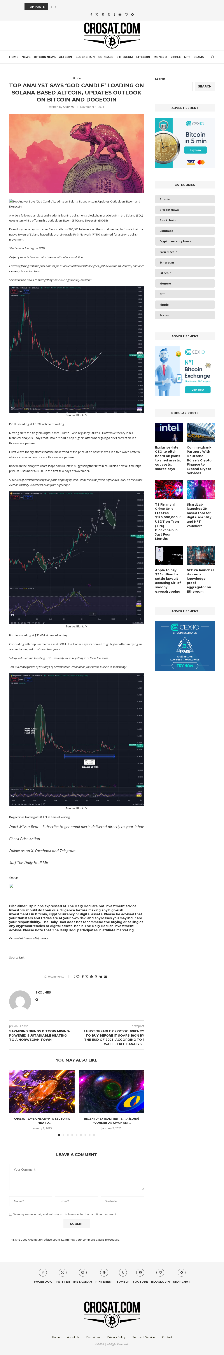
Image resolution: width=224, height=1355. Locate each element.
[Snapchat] (132, 14)
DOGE (103, 220)
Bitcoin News (45, 57)
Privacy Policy (116, 1337)
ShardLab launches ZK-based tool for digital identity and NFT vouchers (199, 515)
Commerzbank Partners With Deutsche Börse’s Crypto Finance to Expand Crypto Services (199, 460)
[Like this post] (77, 976)
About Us (73, 1337)
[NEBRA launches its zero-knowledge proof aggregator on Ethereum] (201, 555)
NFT (187, 57)
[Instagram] (103, 14)
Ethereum (125, 57)
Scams (199, 57)
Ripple (175, 57)
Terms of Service (144, 1337)
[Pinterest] (109, 14)
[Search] (212, 57)
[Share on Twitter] (86, 976)
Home (13, 57)
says (39, 438)
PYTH (96, 234)
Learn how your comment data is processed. (90, 1240)
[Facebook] (91, 14)
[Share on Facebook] (83, 976)
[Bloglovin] (126, 14)
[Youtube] (120, 14)
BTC (75, 220)
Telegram (67, 850)
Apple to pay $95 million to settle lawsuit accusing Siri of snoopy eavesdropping (168, 581)
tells (60, 229)
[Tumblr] (114, 14)
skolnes (68, 107)
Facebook (43, 850)
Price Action (30, 838)
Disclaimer (93, 1337)
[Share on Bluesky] (100, 976)
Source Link (16, 957)
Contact (167, 1337)
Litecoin (143, 57)
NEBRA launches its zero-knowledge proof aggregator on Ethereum (200, 581)
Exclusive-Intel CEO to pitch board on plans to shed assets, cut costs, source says (168, 458)
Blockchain (85, 57)
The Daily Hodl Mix (33, 862)
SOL (139, 215)
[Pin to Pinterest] (91, 976)
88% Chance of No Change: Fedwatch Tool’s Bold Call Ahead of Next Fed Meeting (91, 6)
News (26, 57)
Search (160, 79)
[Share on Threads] (96, 976)
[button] (51, 6)
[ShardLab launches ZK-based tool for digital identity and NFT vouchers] (201, 489)
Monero (160, 57)
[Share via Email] (105, 976)
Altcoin (65, 57)
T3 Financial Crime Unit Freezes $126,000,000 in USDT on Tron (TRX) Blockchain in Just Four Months (168, 522)
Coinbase (105, 57)
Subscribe (50, 826)
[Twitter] (96, 14)
